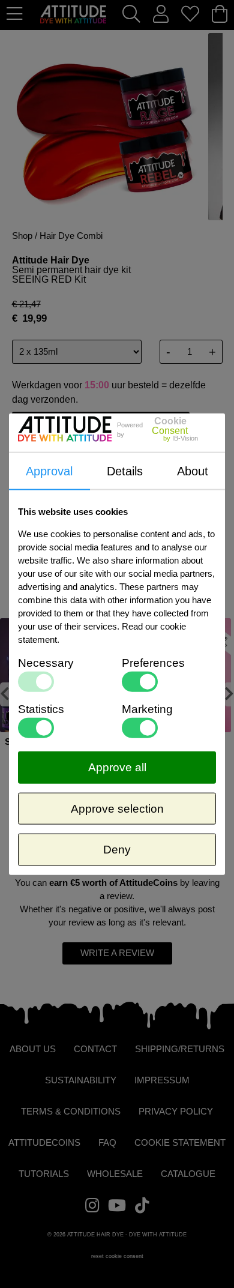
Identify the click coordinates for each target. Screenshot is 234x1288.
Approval (49, 471)
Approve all (117, 767)
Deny (117, 849)
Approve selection (117, 808)
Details (125, 471)
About (192, 471)
